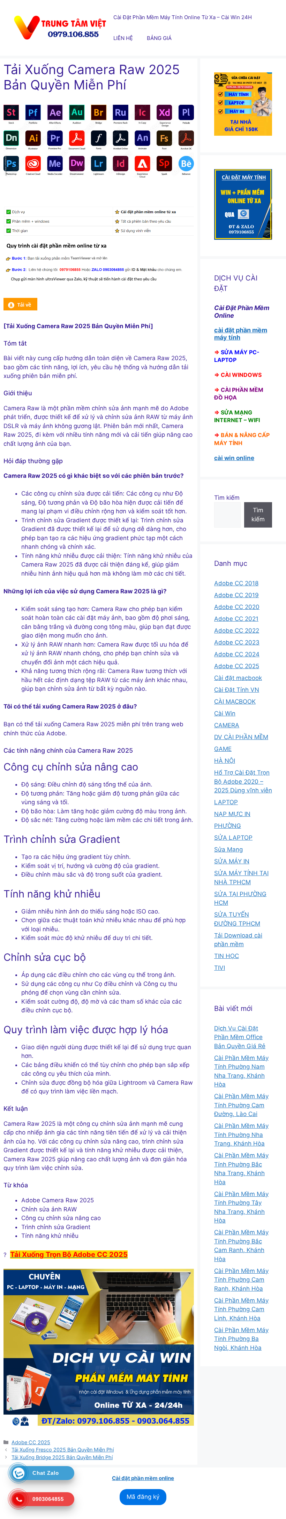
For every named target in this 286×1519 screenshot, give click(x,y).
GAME (223, 748)
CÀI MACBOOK (235, 701)
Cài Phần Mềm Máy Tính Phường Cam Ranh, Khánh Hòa (241, 1279)
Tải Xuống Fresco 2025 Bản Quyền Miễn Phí (63, 1450)
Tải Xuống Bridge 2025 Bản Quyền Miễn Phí (62, 1457)
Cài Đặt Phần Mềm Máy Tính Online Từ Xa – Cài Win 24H (182, 17)
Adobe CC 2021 (236, 618)
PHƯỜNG (227, 825)
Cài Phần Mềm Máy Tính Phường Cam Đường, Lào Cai (241, 1105)
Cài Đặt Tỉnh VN (236, 689)
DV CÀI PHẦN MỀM (241, 737)
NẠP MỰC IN (232, 813)
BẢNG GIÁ (159, 38)
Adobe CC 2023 (236, 642)
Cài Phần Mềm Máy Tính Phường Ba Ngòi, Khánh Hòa (241, 1339)
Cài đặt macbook (238, 677)
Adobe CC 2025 (31, 1442)
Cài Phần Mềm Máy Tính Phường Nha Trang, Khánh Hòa (241, 1134)
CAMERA (226, 725)
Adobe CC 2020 (236, 606)
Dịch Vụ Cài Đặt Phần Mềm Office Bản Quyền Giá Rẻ (239, 1037)
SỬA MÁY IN (231, 861)
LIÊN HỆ (123, 38)
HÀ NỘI (224, 760)
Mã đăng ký (143, 1496)
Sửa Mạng (228, 849)
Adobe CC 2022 (236, 630)
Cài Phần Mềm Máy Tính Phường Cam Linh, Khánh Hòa (241, 1309)
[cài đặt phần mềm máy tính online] (20, 308)
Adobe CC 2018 (236, 583)
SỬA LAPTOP (233, 837)
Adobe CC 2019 (236, 595)
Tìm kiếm (227, 497)
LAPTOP (226, 802)
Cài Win (224, 713)
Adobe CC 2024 (236, 654)
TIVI (219, 967)
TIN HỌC (226, 955)
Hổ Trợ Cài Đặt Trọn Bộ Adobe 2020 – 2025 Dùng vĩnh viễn (243, 781)
